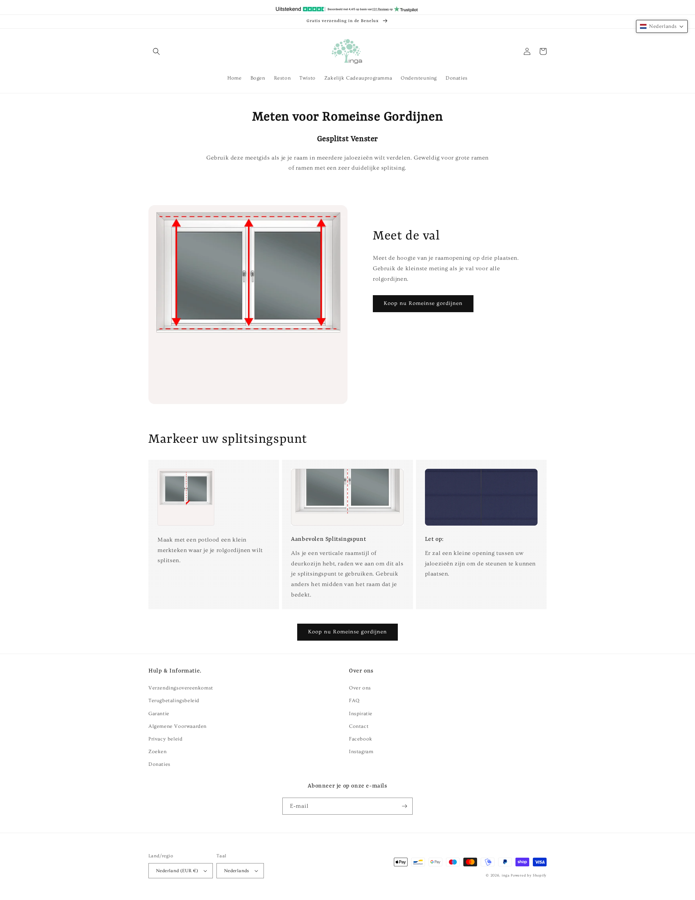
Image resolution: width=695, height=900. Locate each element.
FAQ (354, 701)
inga (506, 875)
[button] (156, 51)
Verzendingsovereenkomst (180, 688)
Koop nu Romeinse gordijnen (423, 303)
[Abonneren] (404, 806)
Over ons (360, 688)
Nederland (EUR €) (177, 870)
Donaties (159, 764)
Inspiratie (360, 714)
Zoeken (157, 752)
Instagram (361, 752)
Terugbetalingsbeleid (173, 701)
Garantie (158, 714)
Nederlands (236, 870)
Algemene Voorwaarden (177, 726)
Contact (358, 726)
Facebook (360, 739)
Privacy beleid (165, 739)
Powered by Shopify (529, 875)
